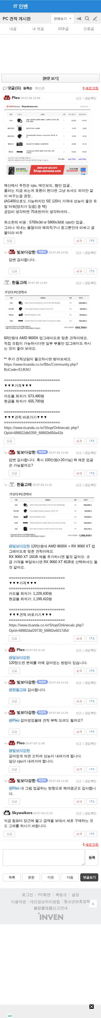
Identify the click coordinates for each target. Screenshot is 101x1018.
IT (15, 6)
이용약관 (18, 902)
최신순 (40, 88)
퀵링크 (61, 895)
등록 (92, 857)
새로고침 (91, 88)
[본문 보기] (50, 78)
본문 (31, 877)
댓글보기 (89, 877)
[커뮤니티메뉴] (5, 6)
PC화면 (44, 895)
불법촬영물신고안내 (51, 908)
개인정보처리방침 (45, 902)
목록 (12, 877)
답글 (9, 240)
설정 (75, 895)
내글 (12, 29)
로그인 (27, 895)
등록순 (27, 88)
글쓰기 (95, 18)
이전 (50, 877)
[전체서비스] (94, 6)
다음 (70, 877)
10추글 (63, 29)
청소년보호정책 (77, 901)
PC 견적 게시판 (17, 18)
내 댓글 (38, 29)
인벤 (23, 6)
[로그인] (85, 6)
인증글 (88, 29)
